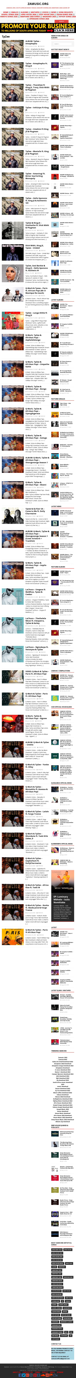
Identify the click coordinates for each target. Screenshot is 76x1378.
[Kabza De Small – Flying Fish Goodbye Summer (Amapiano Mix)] (55, 1009)
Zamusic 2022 (62, 1057)
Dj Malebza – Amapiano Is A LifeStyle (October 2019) (66, 800)
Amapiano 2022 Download (62, 1064)
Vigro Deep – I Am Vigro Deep (65, 404)
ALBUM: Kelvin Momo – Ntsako (67, 184)
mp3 (66, 1332)
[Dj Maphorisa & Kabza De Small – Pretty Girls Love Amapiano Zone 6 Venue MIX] (55, 436)
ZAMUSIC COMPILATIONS (60, 671)
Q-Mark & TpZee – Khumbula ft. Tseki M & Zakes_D (36, 836)
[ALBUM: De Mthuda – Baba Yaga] (55, 265)
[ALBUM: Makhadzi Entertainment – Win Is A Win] (55, 158)
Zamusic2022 (62, 1059)
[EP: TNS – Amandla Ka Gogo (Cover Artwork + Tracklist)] (55, 525)
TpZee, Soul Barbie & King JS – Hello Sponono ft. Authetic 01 (36, 268)
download (55, 1301)
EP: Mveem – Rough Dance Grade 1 (66, 380)
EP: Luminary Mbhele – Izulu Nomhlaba (67, 315)
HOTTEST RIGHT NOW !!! (60, 49)
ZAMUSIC (42, 46)
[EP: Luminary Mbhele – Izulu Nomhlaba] (55, 318)
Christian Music (57, 1284)
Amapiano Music (57, 1280)
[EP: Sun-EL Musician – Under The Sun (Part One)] (55, 108)
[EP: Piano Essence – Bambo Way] (55, 365)
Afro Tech (69, 1263)
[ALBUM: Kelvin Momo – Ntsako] (55, 188)
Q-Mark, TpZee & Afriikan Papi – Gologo (36, 436)
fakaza (68, 1301)
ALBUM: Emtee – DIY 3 (66, 193)
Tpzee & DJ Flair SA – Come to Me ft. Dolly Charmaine (35, 511)
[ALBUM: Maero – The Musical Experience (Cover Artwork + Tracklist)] (55, 558)
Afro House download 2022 (63, 1103)
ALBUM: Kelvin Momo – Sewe (67, 223)
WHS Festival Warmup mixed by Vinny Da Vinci (67, 1133)
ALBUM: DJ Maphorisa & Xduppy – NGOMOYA (67, 175)
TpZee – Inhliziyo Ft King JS (37, 108)
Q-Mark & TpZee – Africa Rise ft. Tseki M (37, 886)
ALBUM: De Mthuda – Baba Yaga (66, 262)
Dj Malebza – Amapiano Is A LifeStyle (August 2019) (65, 834)
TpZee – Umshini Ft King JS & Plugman (36, 130)
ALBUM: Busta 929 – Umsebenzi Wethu (66, 271)
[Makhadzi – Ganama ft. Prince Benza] (55, 448)
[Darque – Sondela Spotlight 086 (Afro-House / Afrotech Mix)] (55, 998)
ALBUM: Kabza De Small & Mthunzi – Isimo (65, 290)
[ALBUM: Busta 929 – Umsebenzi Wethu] (55, 274)
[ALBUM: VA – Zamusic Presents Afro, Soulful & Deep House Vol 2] (55, 689)
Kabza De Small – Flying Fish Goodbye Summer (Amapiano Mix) (66, 1007)
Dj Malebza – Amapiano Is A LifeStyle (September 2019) (66, 822)
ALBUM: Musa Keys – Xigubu (66, 126)
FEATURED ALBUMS (58, 567)
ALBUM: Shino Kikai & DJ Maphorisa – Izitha (66, 243)
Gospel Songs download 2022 (62, 1105)
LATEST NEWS (56, 506)
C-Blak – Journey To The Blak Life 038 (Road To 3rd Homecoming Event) (66, 1030)
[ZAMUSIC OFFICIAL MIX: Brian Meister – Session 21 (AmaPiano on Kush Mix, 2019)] (55, 757)
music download (62, 1086)
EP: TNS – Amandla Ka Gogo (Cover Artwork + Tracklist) (66, 522)
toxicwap (64, 1335)
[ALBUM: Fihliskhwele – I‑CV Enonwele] (55, 337)
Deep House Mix (57, 1294)
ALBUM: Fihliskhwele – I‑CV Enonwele (67, 334)
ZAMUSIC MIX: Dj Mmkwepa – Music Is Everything (66, 861)
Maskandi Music (57, 1328)
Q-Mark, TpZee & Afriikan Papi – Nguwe (36, 717)
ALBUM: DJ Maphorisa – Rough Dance (66, 166)
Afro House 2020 (57, 1256)
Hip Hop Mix (55, 1315)
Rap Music (55, 1335)
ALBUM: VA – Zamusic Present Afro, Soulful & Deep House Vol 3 (66, 676)
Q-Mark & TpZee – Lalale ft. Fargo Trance (37, 812)
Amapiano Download (63, 1068)
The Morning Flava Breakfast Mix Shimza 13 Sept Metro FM (67, 1143)
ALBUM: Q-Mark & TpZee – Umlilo (37, 743)
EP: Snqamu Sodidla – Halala (66, 324)
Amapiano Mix (68, 1277)
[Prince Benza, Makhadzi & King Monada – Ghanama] (55, 458)
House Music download (62, 1113)
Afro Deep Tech (57, 1249)
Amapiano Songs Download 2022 (62, 1066)
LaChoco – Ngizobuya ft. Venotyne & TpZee (36, 648)
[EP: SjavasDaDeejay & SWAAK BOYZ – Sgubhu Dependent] (55, 139)
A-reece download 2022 (62, 1070)
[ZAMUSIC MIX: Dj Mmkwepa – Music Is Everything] (55, 864)
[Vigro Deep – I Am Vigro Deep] (55, 407)
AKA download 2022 (62, 1076)
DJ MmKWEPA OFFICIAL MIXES (62, 844)
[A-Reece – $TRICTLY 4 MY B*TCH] (55, 487)
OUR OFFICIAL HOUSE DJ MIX (61, 707)
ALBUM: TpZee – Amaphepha (33, 42)
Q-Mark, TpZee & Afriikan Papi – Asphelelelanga (33, 337)
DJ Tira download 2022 (62, 1090)
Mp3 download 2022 (62, 1078)
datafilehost (56, 1291)
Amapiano (62, 1267)
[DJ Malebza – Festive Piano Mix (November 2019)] (55, 791)
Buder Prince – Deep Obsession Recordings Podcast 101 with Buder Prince (67, 1202)
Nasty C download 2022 (62, 1072)
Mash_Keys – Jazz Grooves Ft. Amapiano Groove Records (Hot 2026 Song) (67, 76)
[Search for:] (62, 44)
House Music (68, 1318)
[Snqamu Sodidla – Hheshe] (55, 974)
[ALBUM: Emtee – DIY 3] (55, 197)
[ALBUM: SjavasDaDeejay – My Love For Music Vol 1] (55, 235)
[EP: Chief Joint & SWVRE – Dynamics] (55, 393)
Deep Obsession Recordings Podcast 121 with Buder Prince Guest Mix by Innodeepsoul (66, 1156)
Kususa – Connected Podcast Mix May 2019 (66, 1167)
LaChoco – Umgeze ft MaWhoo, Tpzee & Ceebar (35, 592)
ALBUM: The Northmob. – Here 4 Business (66, 305)
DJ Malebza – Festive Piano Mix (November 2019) (66, 788)
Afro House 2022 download (63, 1115)
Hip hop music (66, 1315)
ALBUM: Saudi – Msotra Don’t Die (65, 252)
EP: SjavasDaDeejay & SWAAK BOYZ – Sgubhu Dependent (66, 136)
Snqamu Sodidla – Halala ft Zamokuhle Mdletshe (66, 981)
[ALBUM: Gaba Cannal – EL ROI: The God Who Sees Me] (55, 119)
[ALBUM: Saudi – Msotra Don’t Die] (55, 255)
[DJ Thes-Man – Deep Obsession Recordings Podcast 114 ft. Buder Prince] (55, 1192)
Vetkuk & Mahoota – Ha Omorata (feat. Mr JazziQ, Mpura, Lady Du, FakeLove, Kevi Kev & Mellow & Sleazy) (67, 496)
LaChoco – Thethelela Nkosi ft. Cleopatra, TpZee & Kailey (35, 620)
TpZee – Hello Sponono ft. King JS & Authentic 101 (36, 200)
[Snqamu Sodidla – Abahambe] (55, 965)
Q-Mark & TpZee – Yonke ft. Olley (37, 765)
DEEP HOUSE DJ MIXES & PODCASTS (59, 1126)
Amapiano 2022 (56, 1270)
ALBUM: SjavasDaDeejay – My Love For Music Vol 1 (66, 233)
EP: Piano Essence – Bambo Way (66, 362)
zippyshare (55, 1339)
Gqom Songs (56, 1311)
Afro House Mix (57, 1260)
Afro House (67, 1249)
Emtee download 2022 (62, 1088)
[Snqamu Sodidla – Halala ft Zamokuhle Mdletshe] (55, 983)
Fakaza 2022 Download (62, 1097)
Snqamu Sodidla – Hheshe (65, 971)
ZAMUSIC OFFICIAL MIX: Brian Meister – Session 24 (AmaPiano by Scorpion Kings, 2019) (66, 714)
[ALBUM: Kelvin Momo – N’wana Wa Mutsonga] (55, 89)
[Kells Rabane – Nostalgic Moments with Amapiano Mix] (55, 1236)
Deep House (66, 1291)
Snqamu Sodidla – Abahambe (65, 961)
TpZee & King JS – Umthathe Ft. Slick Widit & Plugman (37, 225)
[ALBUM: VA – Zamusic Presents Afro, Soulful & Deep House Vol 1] (55, 700)
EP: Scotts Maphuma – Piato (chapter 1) (67, 95)
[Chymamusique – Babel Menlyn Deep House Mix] (55, 1044)
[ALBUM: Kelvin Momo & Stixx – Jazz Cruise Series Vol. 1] (55, 206)
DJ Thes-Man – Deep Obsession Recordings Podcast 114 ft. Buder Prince (67, 1190)
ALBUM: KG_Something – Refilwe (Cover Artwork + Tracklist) (66, 534)
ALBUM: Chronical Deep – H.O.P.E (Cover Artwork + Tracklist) (66, 512)
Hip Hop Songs (56, 1318)
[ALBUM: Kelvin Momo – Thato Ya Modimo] (55, 149)
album (54, 1267)
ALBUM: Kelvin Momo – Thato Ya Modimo (67, 146)
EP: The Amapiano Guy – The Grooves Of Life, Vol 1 (67, 64)
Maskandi (55, 1322)
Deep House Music (57, 1298)
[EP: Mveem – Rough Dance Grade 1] (55, 384)
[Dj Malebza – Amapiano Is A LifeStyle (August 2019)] (55, 835)
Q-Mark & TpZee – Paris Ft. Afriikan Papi (36, 694)
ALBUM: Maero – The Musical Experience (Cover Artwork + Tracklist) (66, 557)
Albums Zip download (63, 1121)
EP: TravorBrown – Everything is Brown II (66, 343)
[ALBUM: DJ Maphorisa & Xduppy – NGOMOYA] (55, 178)
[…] (31, 57)
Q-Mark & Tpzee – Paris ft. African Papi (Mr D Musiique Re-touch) (36, 290)
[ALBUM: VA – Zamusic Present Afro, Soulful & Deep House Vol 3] (55, 679)
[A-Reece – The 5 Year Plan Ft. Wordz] (55, 477)
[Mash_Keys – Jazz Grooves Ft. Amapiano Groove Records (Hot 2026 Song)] (55, 77)
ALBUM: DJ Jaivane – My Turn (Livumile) (67, 280)
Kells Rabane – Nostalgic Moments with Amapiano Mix (66, 1233)
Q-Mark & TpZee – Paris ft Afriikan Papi (36, 931)
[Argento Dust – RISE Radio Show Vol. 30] (55, 1216)
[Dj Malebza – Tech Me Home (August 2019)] (55, 814)
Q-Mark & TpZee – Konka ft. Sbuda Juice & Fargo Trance (37, 907)
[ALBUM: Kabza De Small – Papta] (55, 57)
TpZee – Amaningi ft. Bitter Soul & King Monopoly (35, 176)
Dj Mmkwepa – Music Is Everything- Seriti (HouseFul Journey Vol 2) (67, 850)
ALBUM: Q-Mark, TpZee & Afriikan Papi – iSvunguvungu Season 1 (37, 460)
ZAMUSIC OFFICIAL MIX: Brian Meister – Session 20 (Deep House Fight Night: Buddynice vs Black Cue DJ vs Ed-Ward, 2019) (66, 770)
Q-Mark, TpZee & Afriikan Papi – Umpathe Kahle (37, 364)
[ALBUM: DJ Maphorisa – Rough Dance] (55, 169)
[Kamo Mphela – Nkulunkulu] (55, 468)
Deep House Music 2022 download (62, 1119)
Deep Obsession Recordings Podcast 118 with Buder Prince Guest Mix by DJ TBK (66, 1178)
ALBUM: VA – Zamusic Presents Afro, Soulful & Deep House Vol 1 (67, 697)
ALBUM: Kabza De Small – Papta (65, 54)
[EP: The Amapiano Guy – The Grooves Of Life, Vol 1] (55, 67)
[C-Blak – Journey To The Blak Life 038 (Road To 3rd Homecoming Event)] (55, 1032)
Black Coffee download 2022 (62, 1093)
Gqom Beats (67, 1308)
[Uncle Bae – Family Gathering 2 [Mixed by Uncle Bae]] (55, 1225)
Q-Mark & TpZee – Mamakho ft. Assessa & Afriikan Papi (36, 789)
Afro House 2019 (57, 1253)
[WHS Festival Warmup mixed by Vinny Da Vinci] (55, 1135)
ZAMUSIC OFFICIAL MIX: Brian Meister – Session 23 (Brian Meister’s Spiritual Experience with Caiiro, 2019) (66, 729)
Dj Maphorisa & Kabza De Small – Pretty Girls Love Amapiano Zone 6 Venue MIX (67, 435)
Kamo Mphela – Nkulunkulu (64, 465)
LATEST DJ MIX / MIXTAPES (61, 990)
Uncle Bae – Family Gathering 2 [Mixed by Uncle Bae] (67, 1223)
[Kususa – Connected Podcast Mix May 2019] (55, 1170)
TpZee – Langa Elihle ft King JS (36, 314)
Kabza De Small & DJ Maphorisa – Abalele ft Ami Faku (66, 423)
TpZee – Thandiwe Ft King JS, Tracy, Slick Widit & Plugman (37, 87)
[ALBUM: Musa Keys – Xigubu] (55, 129)
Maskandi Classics (66, 1322)
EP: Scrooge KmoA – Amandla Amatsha (66, 371)
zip (70, 1335)
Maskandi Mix (56, 1325)
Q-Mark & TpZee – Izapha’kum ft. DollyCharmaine (33, 860)
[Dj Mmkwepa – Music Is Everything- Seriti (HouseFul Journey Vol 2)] (55, 852)
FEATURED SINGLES (58, 399)
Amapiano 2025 (56, 1277)
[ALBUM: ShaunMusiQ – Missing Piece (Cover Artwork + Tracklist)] (55, 548)
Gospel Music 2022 (63, 1109)
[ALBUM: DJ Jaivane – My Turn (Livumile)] (55, 283)
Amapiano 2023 (56, 1274)
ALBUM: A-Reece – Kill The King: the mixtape (67, 214)
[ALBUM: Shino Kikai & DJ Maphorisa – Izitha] (55, 246)
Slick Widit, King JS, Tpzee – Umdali (34, 246)
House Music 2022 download (62, 1117)
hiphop (65, 1311)
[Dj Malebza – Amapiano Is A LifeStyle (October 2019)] (55, 801)
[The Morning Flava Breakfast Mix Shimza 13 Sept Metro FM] (55, 1146)
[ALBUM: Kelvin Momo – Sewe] (55, 226)
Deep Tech (69, 1298)
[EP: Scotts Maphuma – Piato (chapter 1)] (55, 99)
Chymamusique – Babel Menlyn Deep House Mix (66, 1041)
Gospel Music (63, 1304)
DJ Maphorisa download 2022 (62, 1099)
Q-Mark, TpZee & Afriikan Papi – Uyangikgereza (33, 411)
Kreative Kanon (52, 1370)
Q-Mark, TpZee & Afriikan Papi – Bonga (35, 387)
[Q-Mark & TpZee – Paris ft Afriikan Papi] (55, 416)
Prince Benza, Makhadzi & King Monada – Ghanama (66, 455)
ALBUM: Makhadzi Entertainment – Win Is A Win (66, 156)
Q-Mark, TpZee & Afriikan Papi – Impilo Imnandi (35, 565)
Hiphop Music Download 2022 (62, 1101)
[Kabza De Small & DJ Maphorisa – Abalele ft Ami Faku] (55, 426)
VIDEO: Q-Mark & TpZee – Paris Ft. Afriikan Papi (37, 672)
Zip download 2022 (63, 1080)
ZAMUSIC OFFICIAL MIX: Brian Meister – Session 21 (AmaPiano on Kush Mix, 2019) (66, 756)
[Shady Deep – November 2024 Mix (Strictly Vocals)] (55, 1021)
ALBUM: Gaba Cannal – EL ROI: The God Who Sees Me (67, 116)
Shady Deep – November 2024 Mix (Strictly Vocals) (66, 1019)
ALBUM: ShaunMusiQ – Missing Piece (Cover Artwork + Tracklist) (67, 545)
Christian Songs (57, 1287)
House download (62, 1111)
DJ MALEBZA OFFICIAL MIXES (61, 783)
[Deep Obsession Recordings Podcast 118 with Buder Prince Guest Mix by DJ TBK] (55, 1179)
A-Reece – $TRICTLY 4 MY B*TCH (66, 484)
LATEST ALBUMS (57, 300)
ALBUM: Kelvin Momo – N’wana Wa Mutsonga (67, 86)
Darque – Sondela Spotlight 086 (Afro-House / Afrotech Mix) (67, 996)
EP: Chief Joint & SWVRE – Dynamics (65, 390)
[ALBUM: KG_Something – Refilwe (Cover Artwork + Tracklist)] (55, 535)
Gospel (54, 1304)
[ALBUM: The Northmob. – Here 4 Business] (55, 308)
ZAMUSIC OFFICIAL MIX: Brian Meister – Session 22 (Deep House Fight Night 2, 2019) (66, 743)
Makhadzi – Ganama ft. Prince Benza (66, 445)
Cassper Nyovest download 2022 (62, 1074)
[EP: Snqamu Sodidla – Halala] (55, 328)
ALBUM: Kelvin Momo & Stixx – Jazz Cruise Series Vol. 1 (66, 204)
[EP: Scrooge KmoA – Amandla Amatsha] (55, 374)
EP (62, 1301)
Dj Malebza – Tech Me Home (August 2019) (66, 810)
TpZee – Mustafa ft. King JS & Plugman (37, 152)
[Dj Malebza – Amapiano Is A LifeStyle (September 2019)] (55, 823)
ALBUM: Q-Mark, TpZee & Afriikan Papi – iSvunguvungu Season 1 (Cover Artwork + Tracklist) (37, 536)
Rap (71, 1332)
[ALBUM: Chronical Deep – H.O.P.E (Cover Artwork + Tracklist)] (55, 514)
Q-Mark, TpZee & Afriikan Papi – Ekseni (35, 483)
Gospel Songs (56, 1308)
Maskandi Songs (57, 1332)
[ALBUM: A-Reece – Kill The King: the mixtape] (55, 217)
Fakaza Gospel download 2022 (63, 1107)
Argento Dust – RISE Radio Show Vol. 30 (66, 1213)
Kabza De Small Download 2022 (62, 1062)
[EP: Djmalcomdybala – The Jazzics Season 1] (55, 356)
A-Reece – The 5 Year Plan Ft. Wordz (66, 474)
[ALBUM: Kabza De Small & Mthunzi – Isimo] (55, 293)
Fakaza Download (62, 1095)
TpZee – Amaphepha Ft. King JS (36, 64)
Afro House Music (57, 1263)
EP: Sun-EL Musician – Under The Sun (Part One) (66, 106)
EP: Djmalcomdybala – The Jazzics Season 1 (66, 352)
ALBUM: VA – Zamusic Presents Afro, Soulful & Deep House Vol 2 (67, 687)
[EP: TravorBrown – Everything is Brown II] (55, 346)
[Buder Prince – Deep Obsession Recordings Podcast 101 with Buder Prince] (55, 1204)
